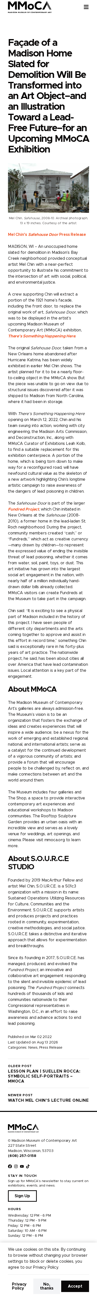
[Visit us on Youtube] (22, 1166)
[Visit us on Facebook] (10, 1166)
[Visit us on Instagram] (16, 1166)
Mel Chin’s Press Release (47, 235)
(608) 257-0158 (22, 1156)
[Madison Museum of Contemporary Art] (29, 7)
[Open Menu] (90, 7)
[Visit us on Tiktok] (28, 1166)
